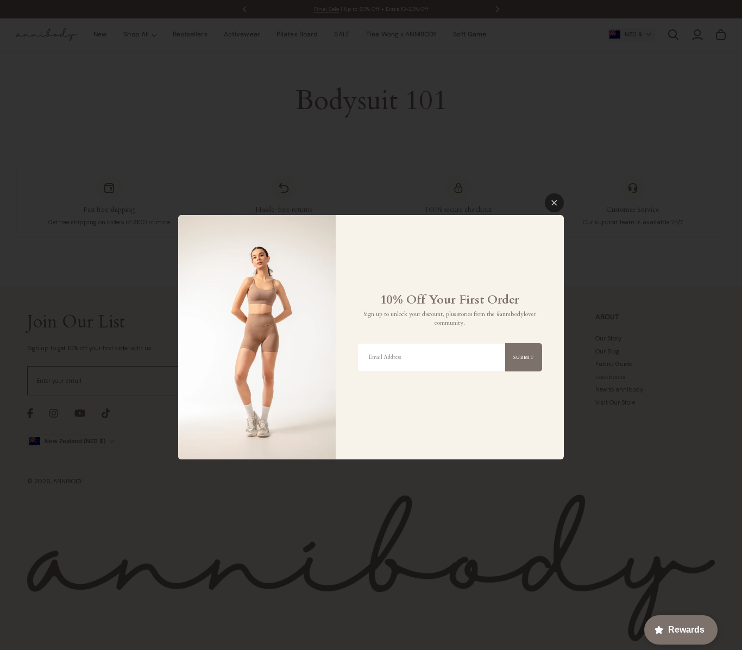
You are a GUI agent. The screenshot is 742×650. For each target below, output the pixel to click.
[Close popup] (554, 202)
